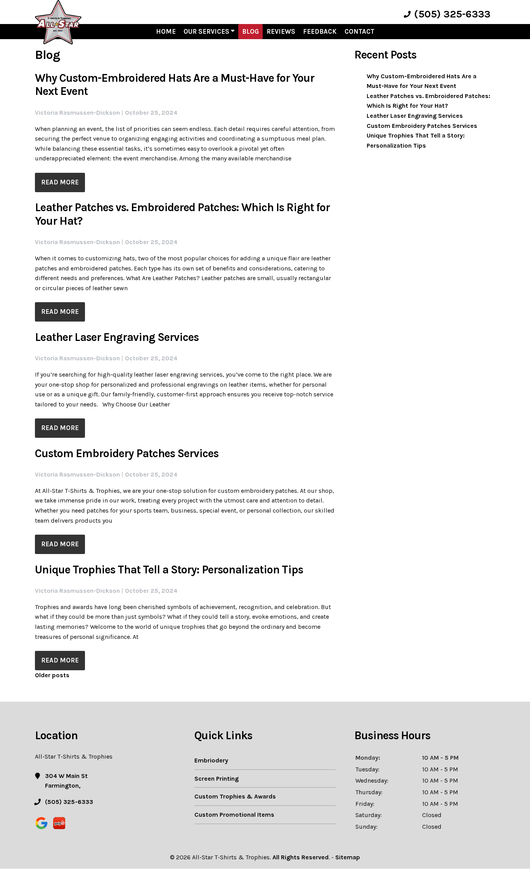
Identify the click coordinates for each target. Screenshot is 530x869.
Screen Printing (216, 778)
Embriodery (211, 760)
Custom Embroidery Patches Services (126, 453)
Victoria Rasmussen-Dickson (77, 112)
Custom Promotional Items (234, 814)
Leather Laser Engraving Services (117, 337)
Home (166, 31)
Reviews (281, 31)
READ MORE (60, 182)
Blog (250, 31)
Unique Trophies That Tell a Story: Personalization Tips (169, 569)
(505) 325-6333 (452, 14)
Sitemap (347, 857)
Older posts (52, 675)
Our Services (207, 31)
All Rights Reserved (300, 857)
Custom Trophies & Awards (235, 796)
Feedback (320, 31)
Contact (359, 31)
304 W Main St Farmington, (66, 781)
